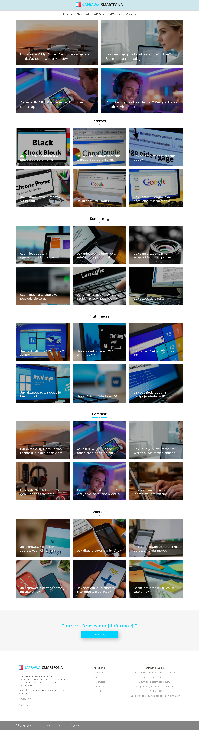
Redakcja (25, 698)
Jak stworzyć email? (149, 298)
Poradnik (130, 13)
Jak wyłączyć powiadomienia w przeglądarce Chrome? (99, 157)
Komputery (100, 13)
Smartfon (116, 13)
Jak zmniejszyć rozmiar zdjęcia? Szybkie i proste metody (152, 255)
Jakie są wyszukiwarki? (94, 200)
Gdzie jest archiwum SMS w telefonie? (154, 589)
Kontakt (24, 704)
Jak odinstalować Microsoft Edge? (154, 157)
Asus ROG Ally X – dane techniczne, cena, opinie (52, 104)
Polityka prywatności (26, 725)
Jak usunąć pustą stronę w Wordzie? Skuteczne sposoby (138, 56)
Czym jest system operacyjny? (155, 681)
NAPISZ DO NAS (99, 635)
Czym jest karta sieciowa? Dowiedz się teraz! (39, 296)
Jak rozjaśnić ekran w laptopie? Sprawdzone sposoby (150, 492)
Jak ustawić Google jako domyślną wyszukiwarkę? (152, 198)
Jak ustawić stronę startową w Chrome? (41, 198)
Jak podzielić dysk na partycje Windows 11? (150, 394)
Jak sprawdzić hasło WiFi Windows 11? (95, 353)
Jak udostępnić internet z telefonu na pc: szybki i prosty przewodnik (96, 255)
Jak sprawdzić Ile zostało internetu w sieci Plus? (96, 589)
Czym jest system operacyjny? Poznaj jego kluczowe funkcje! (38, 255)
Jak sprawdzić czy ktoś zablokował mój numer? (37, 548)
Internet (68, 13)
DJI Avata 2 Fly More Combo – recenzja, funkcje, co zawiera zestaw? (55, 56)
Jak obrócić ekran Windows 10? (154, 353)
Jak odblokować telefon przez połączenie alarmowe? (156, 548)
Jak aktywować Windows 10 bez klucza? (40, 394)
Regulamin (75, 725)
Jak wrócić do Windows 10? (97, 396)
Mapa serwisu (54, 725)
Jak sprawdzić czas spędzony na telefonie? (42, 589)
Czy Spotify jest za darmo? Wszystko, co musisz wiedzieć (141, 104)
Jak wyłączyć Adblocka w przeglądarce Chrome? (39, 157)
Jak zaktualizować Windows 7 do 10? (42, 353)
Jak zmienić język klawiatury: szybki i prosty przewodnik (98, 296)
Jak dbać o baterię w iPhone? (99, 550)
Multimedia (83, 13)
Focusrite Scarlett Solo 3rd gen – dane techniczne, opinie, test (40, 492)
